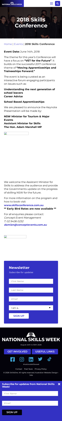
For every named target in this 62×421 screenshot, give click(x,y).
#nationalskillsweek (31, 364)
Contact (18, 369)
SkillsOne (14, 372)
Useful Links (45, 351)
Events (18, 44)
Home (8, 44)
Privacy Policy (41, 369)
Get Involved (17, 351)
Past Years (28, 369)
